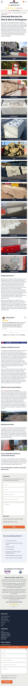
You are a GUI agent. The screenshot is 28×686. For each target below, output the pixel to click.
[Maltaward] (14, 1)
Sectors (3, 624)
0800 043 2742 (15, 5)
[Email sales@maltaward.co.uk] (23, 2)
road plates (8, 427)
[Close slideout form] (25, 649)
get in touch (17, 461)
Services (3, 622)
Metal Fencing (4, 619)
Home (2, 12)
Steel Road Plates (5, 621)
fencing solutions (6, 390)
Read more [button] (4, 328)
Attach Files (6, 516)
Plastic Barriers (4, 617)
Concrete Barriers (8, 12)
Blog (2, 625)
